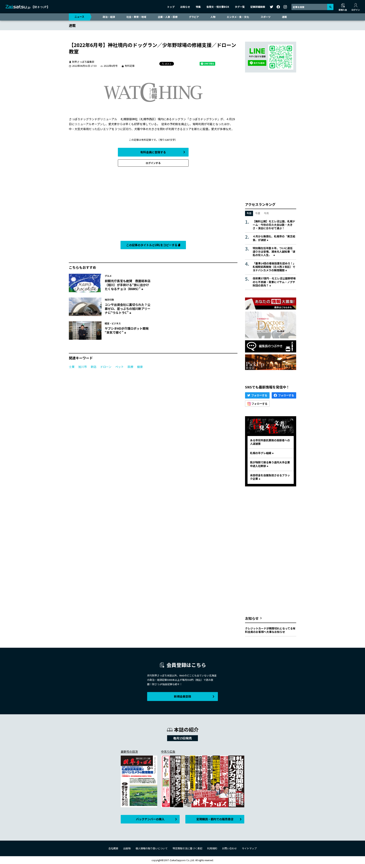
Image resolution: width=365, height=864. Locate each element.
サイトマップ (249, 848)
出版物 (127, 848)
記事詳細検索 (257, 7)
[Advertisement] (153, 204)
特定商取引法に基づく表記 (187, 848)
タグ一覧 (240, 7)
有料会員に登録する (153, 152)
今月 (266, 213)
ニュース (79, 16)
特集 (198, 7)
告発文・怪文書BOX (217, 7)
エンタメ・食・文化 (238, 17)
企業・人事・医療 (168, 17)
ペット (119, 367)
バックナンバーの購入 (150, 819)
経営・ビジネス (113, 323)
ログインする (153, 163)
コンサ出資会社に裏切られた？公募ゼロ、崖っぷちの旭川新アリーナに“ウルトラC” (127, 308)
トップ (171, 7)
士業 (72, 367)
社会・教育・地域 (136, 17)
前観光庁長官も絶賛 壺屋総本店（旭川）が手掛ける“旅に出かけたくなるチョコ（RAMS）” (127, 284)
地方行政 (109, 299)
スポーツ (266, 17)
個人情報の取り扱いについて (152, 848)
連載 (284, 17)
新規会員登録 (182, 696)
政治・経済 (109, 17)
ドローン (105, 367)
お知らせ (185, 7)
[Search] (330, 7)
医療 (130, 367)
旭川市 (82, 367)
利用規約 (212, 848)
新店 (93, 367)
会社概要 (113, 848)
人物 (212, 17)
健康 (140, 367)
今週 (257, 213)
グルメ (108, 275)
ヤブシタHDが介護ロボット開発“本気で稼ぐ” (127, 330)
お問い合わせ (229, 848)
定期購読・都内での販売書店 (214, 819)
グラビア (194, 17)
